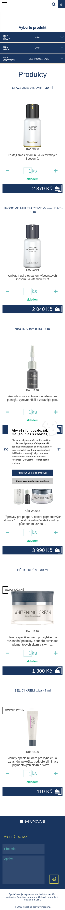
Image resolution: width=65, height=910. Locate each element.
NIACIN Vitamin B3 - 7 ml (32, 329)
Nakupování (34, 821)
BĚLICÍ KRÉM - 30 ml (32, 570)
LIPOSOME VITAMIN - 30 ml (32, 87)
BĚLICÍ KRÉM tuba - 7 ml (32, 690)
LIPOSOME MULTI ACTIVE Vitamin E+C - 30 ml (32, 210)
